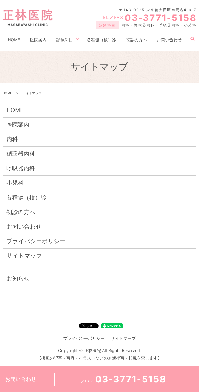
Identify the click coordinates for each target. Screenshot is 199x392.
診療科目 (64, 39)
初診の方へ (136, 39)
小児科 (15, 182)
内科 (12, 139)
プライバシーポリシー (36, 241)
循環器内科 (20, 153)
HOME (14, 39)
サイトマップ (24, 255)
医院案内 (38, 39)
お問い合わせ (169, 39)
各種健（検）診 (101, 39)
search (192, 39)
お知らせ (18, 278)
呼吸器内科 (20, 168)
